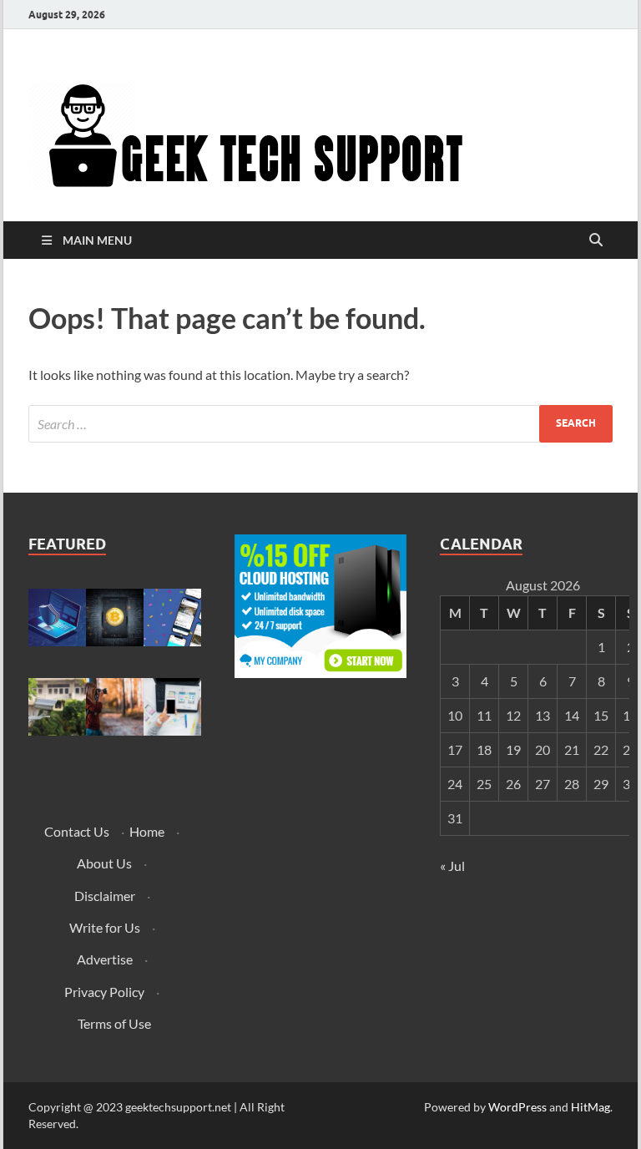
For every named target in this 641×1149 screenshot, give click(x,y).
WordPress (517, 1107)
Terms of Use (114, 1023)
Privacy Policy (104, 992)
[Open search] (595, 240)
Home (146, 831)
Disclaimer (104, 896)
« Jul (452, 865)
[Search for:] (320, 424)
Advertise (105, 959)
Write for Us (104, 927)
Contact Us (76, 831)
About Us (104, 863)
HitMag (590, 1107)
